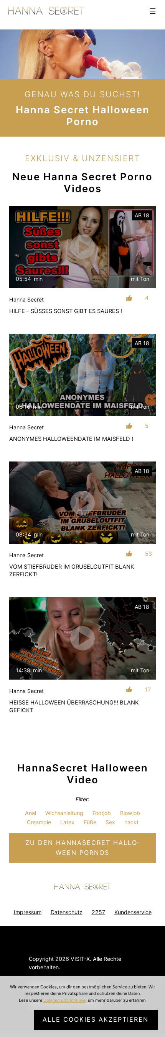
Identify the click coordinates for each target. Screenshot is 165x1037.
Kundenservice (133, 912)
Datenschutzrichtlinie (64, 1000)
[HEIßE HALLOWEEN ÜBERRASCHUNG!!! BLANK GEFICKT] (82, 638)
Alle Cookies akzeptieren (95, 1019)
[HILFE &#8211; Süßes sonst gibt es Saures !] (82, 247)
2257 (98, 912)
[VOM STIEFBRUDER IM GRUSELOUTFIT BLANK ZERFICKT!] (82, 502)
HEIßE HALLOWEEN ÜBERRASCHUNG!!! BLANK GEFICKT (74, 706)
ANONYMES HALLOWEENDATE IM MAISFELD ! (71, 438)
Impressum (27, 912)
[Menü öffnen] (152, 11)
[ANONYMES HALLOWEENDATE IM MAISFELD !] (82, 375)
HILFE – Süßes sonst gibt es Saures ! (65, 311)
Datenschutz (66, 912)
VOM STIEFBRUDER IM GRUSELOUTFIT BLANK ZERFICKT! (71, 570)
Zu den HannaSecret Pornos (82, 847)
